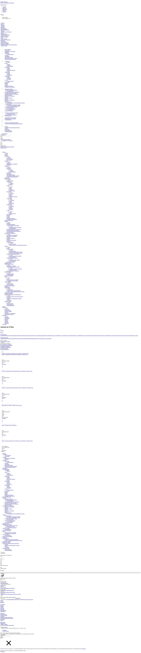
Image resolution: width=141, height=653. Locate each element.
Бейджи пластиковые (69, 335)
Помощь (2, 620)
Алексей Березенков (4, 583)
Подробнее (4, 364)
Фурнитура (92, 335)
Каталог (6, 154)
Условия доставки (3, 615)
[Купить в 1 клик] (2, 351)
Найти (2, 637)
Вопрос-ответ (3, 622)
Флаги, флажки (7, 341)
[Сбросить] (70, 572)
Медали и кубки (10, 303)
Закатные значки (12, 251)
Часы (8, 278)
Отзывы (1, 607)
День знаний (11, 200)
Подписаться (18, 598)
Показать (2, 573)
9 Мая (10, 187)
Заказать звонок (3, 4)
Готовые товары (10, 180)
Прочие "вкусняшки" (112, 335)
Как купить (7, 309)
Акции (1, 601)
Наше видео (2, 623)
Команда (2, 606)
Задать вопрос (3, 585)
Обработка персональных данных (6, 618)
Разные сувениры (12, 244)
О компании (2, 604)
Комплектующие (46, 335)
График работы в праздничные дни (7, 590)
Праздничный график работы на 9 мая (7, 592)
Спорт (10, 212)
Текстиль (9, 335)
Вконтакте (5, 630)
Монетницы (16, 335)
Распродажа (23, 338)
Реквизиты (2, 616)
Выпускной (11, 193)
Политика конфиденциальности (6, 617)
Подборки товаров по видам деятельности (15, 296)
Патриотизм (11, 206)
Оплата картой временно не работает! (7, 588)
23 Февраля (11, 183)
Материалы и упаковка (11, 265)
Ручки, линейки (10, 283)
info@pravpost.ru (4, 627)
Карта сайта (2, 619)
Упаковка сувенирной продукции (15, 268)
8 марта (32, 338)
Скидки (1, 335)
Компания (7, 317)
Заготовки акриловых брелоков (15, 227)
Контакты (2, 608)
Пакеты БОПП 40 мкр (23, 335)
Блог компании (3, 610)
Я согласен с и (17, 599)
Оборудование (10, 289)
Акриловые (11, 170)
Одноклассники (6, 631)
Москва (26, 338)
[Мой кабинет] (0, 141)
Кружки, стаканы (10, 273)
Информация (2, 611)
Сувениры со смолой (104, 335)
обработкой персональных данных (26, 599)
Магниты (9, 167)
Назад (7, 153)
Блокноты (9, 158)
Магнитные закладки (38, 338)
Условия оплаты (3, 614)
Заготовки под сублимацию (12, 235)
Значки (8, 248)
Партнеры (2, 609)
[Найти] (1, 137)
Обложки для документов (85, 335)
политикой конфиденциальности (13, 599)
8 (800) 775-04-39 (4, 1)
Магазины (2, 613)
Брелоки (8, 223)
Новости (2, 586)
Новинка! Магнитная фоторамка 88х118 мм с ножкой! (10, 594)
